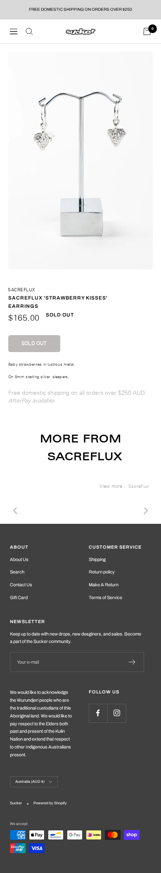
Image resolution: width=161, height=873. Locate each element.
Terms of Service (105, 597)
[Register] (132, 662)
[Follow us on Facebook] (98, 713)
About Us (19, 559)
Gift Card (19, 597)
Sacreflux (22, 290)
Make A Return (103, 584)
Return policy (102, 571)
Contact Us (21, 584)
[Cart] (147, 31)
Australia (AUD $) (30, 781)
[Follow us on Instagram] (116, 713)
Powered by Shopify (50, 803)
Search (17, 571)
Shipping (97, 559)
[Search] (29, 31)
